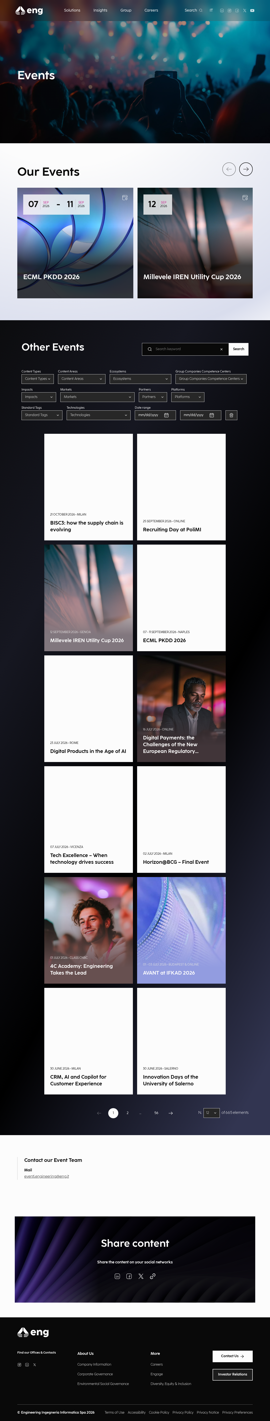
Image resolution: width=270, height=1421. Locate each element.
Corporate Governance (95, 1374)
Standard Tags (32, 408)
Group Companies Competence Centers (203, 371)
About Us (85, 1353)
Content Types (31, 371)
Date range (143, 408)
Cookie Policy (159, 1413)
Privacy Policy (183, 1413)
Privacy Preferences (237, 1413)
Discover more (40, 286)
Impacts (27, 389)
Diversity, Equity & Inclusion (171, 1384)
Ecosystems (118, 371)
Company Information (94, 1365)
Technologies (76, 408)
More (155, 1353)
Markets (66, 389)
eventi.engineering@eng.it (46, 1176)
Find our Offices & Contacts (36, 1352)
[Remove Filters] (231, 415)
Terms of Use (114, 1413)
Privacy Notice (208, 1413)
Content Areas (68, 371)
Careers (157, 1365)
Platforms (178, 389)
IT (211, 10)
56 (156, 1113)
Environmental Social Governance (103, 1384)
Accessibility (137, 1413)
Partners (145, 389)
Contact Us (230, 1356)
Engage (157, 1374)
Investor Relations (232, 1375)
